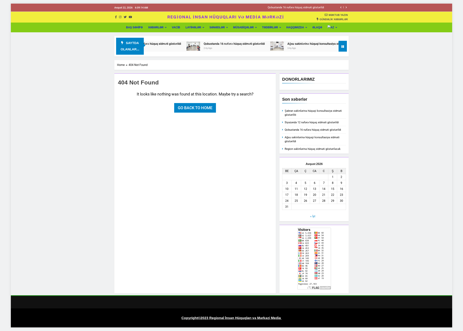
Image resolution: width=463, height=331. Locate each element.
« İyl (312, 216)
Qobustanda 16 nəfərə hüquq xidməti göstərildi (296, 7)
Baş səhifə (134, 27)
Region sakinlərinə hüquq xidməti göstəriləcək (313, 149)
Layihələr (193, 27)
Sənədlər (217, 27)
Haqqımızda (295, 27)
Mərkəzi (263, 318)
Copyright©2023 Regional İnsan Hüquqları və (219, 318)
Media (276, 318)
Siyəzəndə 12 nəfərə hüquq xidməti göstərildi (312, 122)
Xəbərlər (155, 27)
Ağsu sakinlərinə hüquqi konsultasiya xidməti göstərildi (311, 43)
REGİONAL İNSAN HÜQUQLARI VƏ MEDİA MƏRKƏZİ (225, 17)
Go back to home (195, 108)
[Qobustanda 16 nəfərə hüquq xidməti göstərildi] (181, 46)
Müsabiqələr (243, 27)
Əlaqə (317, 27)
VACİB (176, 27)
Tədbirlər (270, 27)
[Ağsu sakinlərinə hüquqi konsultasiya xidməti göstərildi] (265, 46)
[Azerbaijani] (332, 27)
